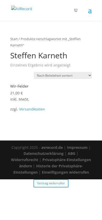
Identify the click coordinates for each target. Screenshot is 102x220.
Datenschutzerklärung (44, 153)
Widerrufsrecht (24, 159)
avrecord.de (52, 147)
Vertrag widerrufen (51, 183)
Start (14, 38)
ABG (71, 153)
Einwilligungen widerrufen (65, 172)
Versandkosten (32, 109)
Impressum (77, 147)
